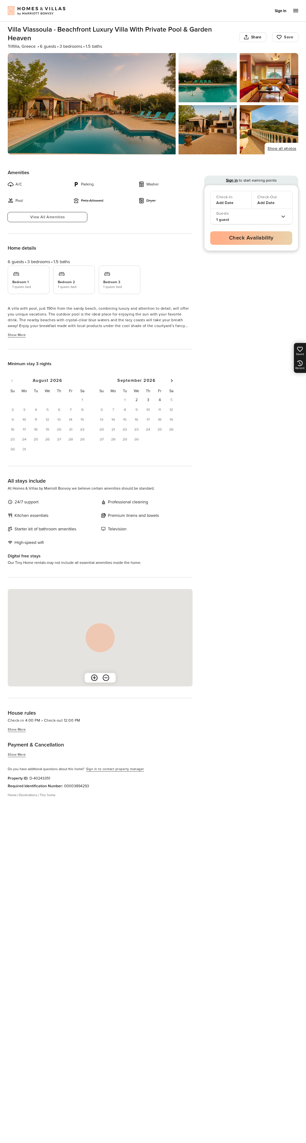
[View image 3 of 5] (269, 77)
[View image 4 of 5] (208, 129)
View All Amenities (47, 217)
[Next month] (171, 380)
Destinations (28, 795)
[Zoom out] (106, 678)
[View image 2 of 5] (208, 77)
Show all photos (282, 148)
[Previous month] (12, 380)
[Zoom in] (94, 678)
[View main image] (92, 103)
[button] (136, 400)
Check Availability (251, 238)
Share (256, 37)
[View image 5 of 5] (269, 129)
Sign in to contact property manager (115, 769)
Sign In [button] (280, 10)
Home (12, 795)
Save (288, 37)
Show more (17, 335)
